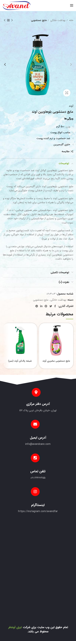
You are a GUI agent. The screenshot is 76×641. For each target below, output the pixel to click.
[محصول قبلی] (12, 20)
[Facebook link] (55, 306)
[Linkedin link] (41, 306)
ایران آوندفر (15, 627)
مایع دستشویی (39, 20)
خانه (70, 20)
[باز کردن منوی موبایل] (71, 5)
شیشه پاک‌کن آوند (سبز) (20, 361)
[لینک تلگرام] (36, 306)
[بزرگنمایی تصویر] (66, 93)
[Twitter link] (50, 306)
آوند (71, 106)
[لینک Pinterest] (46, 306)
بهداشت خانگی (57, 20)
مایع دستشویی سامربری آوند (56, 361)
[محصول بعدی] (4, 20)
